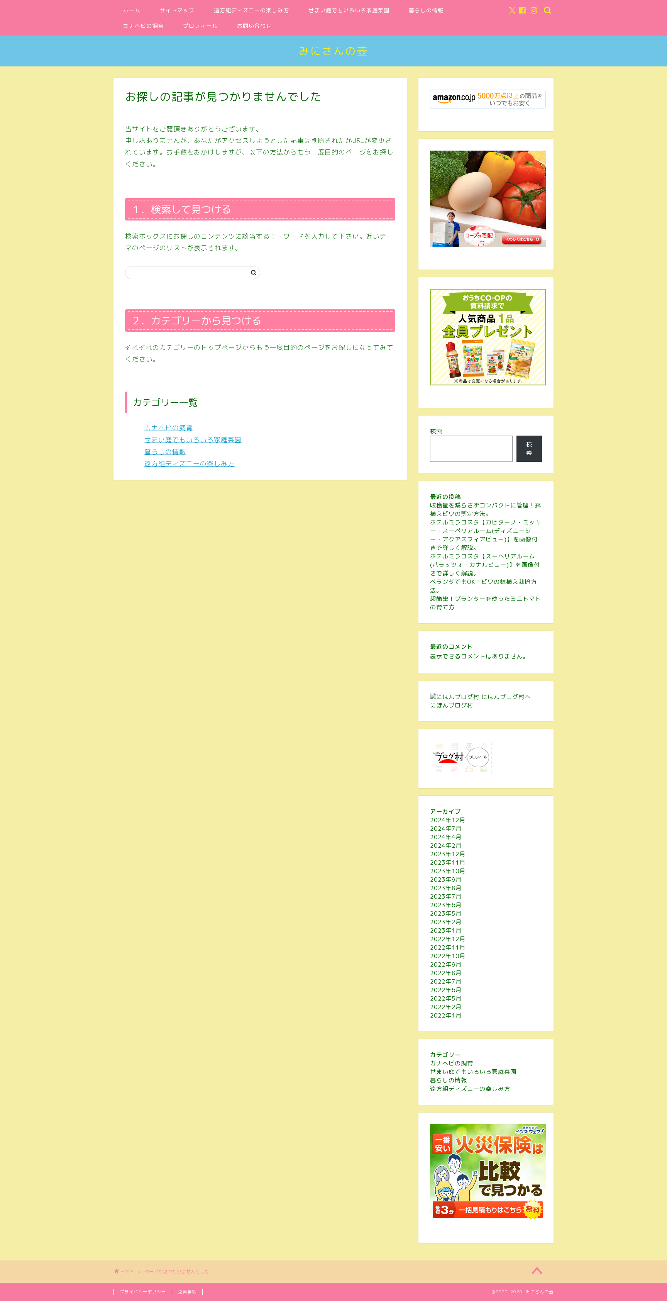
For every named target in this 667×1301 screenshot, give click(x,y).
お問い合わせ (254, 25)
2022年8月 (446, 973)
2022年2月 (446, 1007)
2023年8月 (446, 888)
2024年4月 (446, 837)
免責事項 (187, 1292)
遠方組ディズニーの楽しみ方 (251, 10)
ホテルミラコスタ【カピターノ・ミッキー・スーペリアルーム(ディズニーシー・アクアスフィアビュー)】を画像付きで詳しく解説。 (485, 535)
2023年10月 (448, 871)
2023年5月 (446, 913)
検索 (436, 431)
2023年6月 (446, 905)
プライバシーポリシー (143, 1292)
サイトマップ (177, 10)
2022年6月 (446, 990)
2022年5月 (446, 998)
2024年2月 (446, 845)
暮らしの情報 (426, 10)
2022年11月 (448, 947)
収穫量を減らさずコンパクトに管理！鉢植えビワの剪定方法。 (485, 509)
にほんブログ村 (451, 705)
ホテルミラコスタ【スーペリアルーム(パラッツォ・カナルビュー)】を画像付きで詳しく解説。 (485, 564)
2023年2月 (446, 922)
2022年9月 (446, 964)
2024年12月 (448, 820)
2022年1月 (446, 1015)
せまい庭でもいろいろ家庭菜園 (348, 10)
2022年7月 (446, 981)
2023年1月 (446, 930)
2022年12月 (448, 939)
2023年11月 (448, 862)
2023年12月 (448, 854)
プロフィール (200, 25)
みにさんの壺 (333, 51)
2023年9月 (446, 879)
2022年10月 (448, 956)
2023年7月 (446, 896)
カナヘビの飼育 (143, 25)
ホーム (132, 10)
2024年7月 (446, 828)
